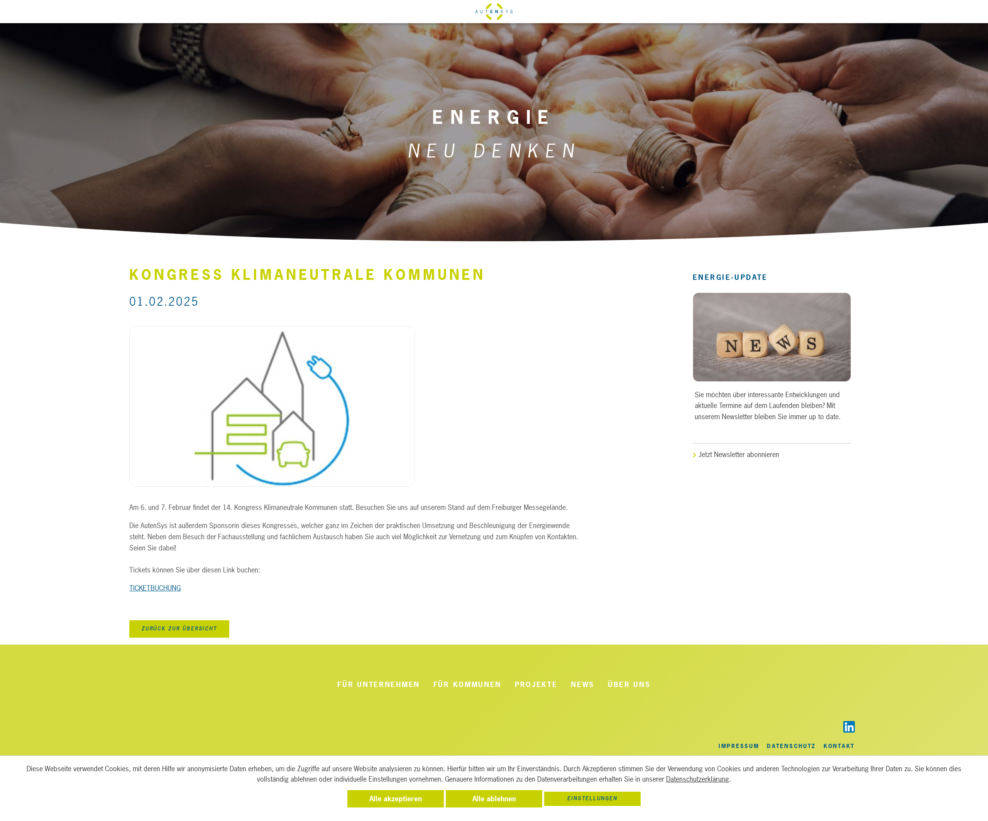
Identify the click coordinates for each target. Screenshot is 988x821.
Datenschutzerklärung (697, 779)
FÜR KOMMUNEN (467, 684)
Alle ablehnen (494, 799)
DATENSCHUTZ (791, 746)
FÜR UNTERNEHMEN (378, 684)
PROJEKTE (536, 684)
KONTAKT (839, 746)
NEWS (582, 684)
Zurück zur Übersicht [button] (179, 628)
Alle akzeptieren (395, 799)
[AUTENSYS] (494, 15)
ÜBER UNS (629, 684)
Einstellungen (592, 798)
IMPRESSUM (739, 746)
